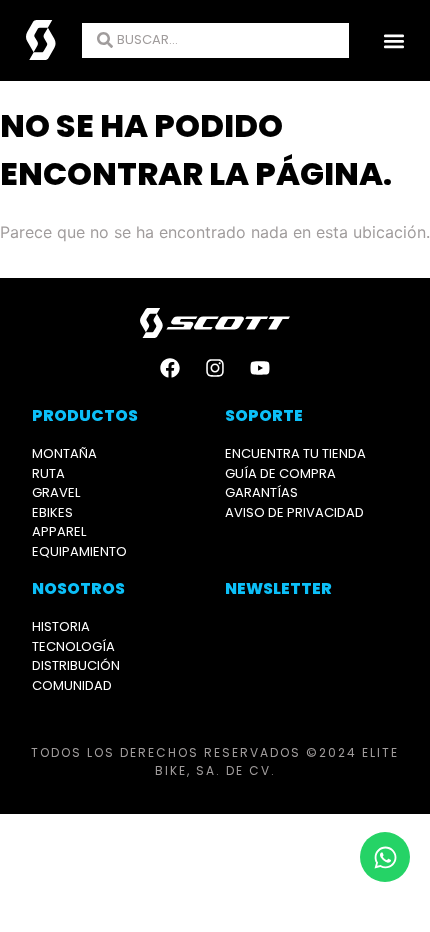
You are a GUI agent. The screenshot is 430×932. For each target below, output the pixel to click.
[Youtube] (260, 368)
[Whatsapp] (385, 857)
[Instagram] (215, 368)
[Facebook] (170, 368)
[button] (393, 40)
